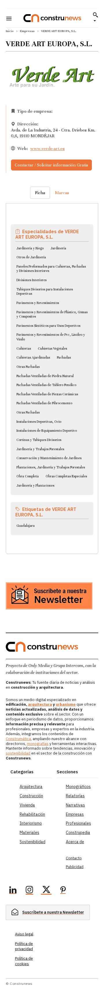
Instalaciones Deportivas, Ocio (38, 422)
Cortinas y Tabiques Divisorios (38, 440)
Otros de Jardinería (31, 257)
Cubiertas (23, 348)
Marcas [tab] (62, 192)
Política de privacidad (24, 946)
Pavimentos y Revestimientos (37, 303)
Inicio (10, 31)
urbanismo (66, 704)
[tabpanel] (52, 371)
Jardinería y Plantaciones (35, 485)
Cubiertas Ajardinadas (33, 357)
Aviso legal (24, 934)
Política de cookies (24, 961)
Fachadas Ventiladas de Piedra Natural (45, 376)
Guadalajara (25, 526)
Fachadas (64, 357)
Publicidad (74, 866)
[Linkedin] (13, 891)
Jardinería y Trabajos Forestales (40, 449)
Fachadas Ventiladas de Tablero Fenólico (46, 385)
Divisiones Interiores (31, 280)
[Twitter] (46, 891)
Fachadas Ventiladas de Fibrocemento (44, 403)
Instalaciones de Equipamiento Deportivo (46, 431)
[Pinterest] (63, 891)
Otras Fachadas (28, 367)
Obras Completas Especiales (66, 476)
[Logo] (52, 18)
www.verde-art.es (47, 148)
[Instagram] (29, 891)
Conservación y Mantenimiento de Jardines (48, 458)
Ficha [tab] (40, 192)
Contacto (74, 858)
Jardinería (58, 248)
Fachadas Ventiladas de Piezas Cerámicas (47, 394)
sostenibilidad (18, 753)
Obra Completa (27, 476)
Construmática (18, 738)
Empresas (27, 31)
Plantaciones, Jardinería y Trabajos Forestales (50, 467)
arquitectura (40, 704)
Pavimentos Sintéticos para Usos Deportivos (48, 326)
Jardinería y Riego (30, 248)
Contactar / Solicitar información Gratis (51, 165)
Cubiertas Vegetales (52, 348)
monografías (38, 743)
